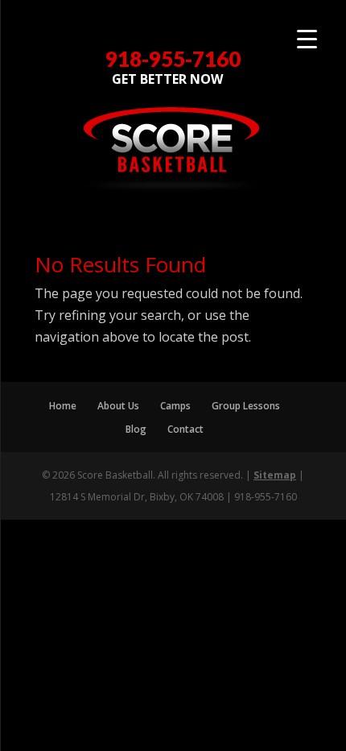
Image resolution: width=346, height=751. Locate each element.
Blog (136, 429)
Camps (175, 406)
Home (62, 406)
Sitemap (274, 475)
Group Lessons (246, 406)
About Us (118, 406)
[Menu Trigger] (307, 38)
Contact (185, 429)
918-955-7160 (173, 59)
